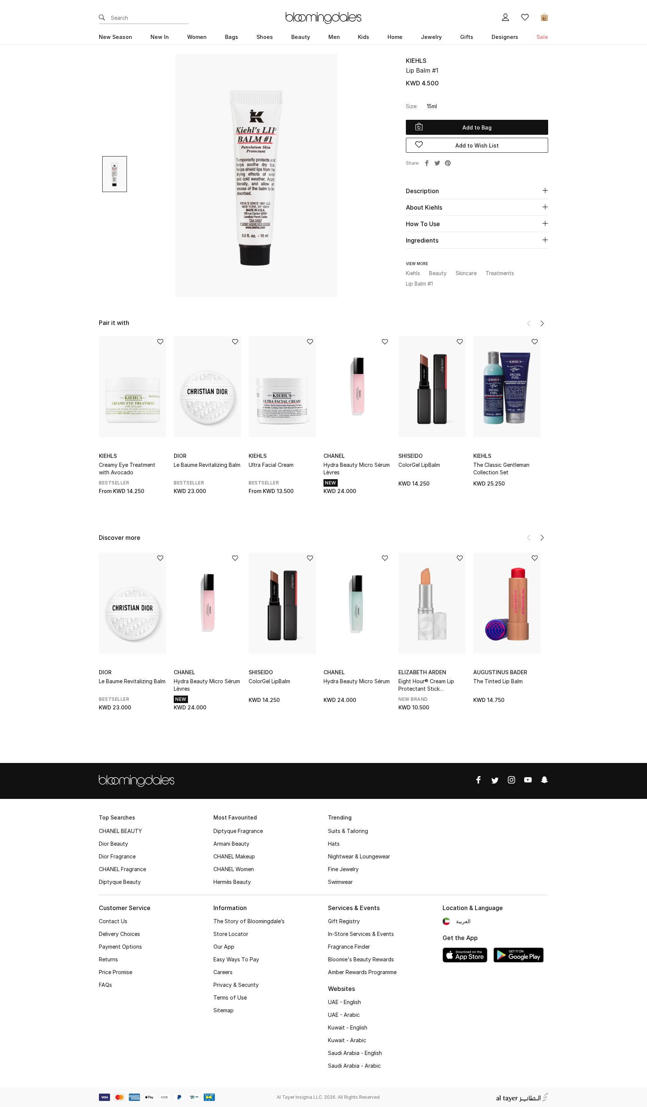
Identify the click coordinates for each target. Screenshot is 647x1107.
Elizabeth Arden (422, 672)
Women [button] (197, 37)
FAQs (105, 985)
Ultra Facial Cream (271, 465)
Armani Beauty (231, 843)
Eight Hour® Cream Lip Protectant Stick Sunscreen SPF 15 (426, 685)
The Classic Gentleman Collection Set (501, 468)
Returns (108, 959)
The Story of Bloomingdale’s (249, 921)
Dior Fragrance (117, 856)
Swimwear (340, 882)
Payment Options (120, 946)
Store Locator (230, 934)
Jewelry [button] (431, 37)
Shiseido (410, 456)
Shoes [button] (264, 37)
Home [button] (395, 37)
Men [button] (334, 37)
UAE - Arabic (344, 1015)
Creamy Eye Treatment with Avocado (127, 468)
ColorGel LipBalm (419, 465)
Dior (180, 456)
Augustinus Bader (500, 672)
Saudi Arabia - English (355, 1053)
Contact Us (113, 921)
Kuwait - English (347, 1027)
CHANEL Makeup (234, 856)
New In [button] (160, 37)
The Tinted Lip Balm (498, 681)
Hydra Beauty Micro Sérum (357, 681)
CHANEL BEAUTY (120, 831)
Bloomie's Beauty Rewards (361, 959)
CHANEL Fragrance (122, 869)
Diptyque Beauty (120, 882)
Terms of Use (230, 997)
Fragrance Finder (349, 946)
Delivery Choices (119, 934)
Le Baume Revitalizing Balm (207, 465)
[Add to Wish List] (160, 342)
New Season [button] (115, 37)
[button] (542, 323)
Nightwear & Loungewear (359, 856)
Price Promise (115, 972)
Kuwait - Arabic (347, 1040)
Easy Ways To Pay (236, 959)
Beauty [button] (300, 37)
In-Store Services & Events (361, 934)
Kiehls (416, 60)
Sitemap (223, 1010)
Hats (334, 843)
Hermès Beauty (232, 882)
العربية (463, 921)
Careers (223, 972)
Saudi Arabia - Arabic (354, 1065)
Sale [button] (542, 37)
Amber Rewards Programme (362, 972)
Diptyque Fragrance (238, 831)
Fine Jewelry (343, 869)
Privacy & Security (236, 985)
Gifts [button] (466, 37)
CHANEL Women (233, 869)
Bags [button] (231, 37)
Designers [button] (505, 37)
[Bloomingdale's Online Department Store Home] (323, 17)
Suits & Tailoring (348, 831)
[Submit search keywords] (102, 18)
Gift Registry (344, 921)
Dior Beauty (113, 843)
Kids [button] (363, 37)
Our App (223, 946)
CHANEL (334, 456)
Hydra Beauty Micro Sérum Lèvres (357, 468)
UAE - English (344, 1002)
